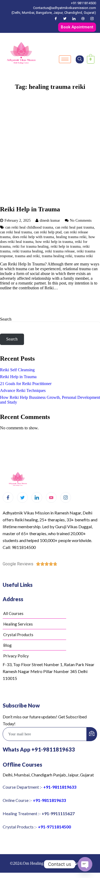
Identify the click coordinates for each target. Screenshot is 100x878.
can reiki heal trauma (16, 232)
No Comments (80, 220)
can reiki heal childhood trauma (29, 227)
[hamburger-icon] (65, 59)
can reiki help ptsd (48, 232)
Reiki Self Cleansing (17, 370)
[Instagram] (92, 19)
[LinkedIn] (74, 19)
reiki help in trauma (66, 246)
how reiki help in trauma (54, 241)
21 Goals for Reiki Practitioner (25, 383)
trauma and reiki (27, 256)
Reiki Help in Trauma (30, 209)
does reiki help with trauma (33, 237)
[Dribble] (83, 19)
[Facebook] (56, 19)
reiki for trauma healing (31, 246)
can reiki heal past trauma (74, 227)
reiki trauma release (60, 251)
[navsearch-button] (80, 59)
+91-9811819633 (59, 786)
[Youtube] (51, 497)
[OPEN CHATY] (85, 864)
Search (5, 319)
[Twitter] (65, 19)
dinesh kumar (50, 220)
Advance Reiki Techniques (23, 390)
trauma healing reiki (57, 256)
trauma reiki (83, 256)
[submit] (91, 734)
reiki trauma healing (28, 251)
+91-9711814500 (54, 826)
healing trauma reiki (71, 237)
